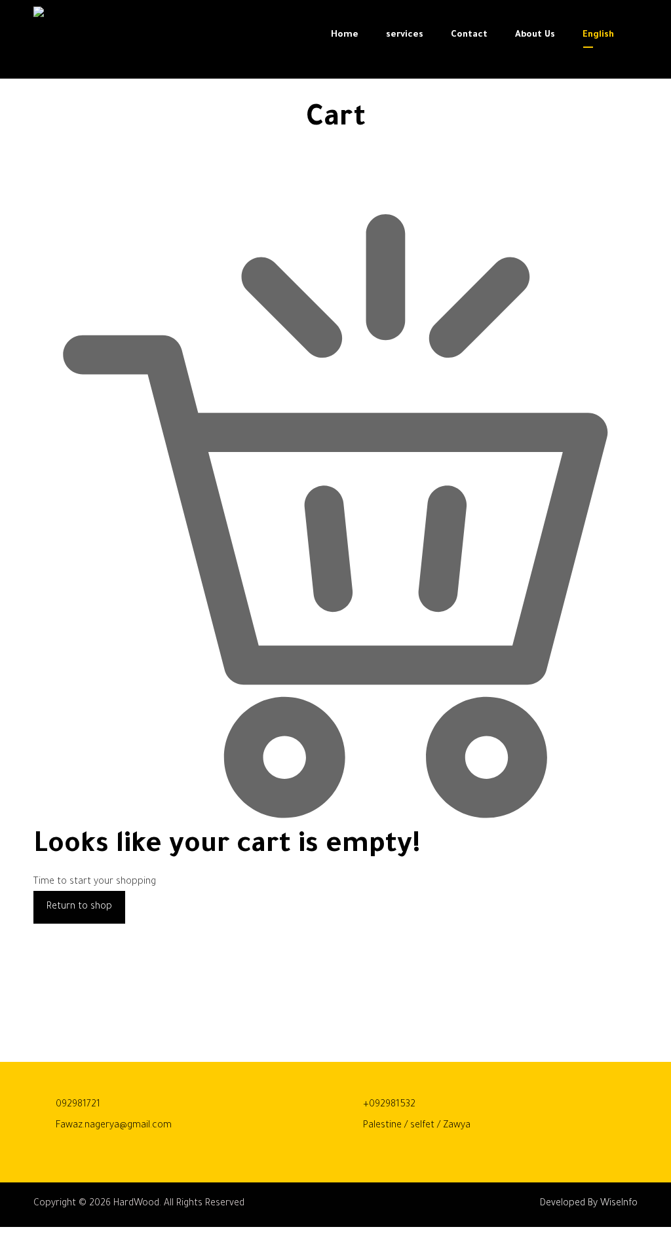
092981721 (78, 1105)
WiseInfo (619, 1204)
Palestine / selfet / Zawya (416, 1126)
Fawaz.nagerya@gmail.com (114, 1126)
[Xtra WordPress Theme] (69, 43)
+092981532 (389, 1105)
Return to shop (79, 907)
